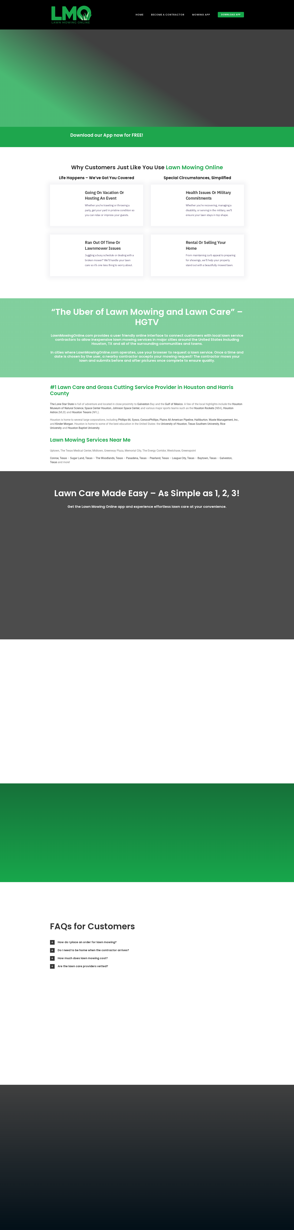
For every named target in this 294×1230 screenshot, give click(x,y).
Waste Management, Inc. (223, 419)
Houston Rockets (204, 408)
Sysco (135, 419)
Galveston (143, 404)
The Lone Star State (62, 404)
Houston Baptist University (83, 428)
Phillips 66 (124, 419)
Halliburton (201, 419)
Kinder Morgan (64, 423)
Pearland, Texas (159, 458)
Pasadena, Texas (136, 458)
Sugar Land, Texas (81, 458)
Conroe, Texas (58, 458)
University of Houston (174, 423)
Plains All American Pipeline (176, 419)
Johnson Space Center (125, 408)
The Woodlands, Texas (109, 458)
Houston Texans (81, 412)
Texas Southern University (203, 423)
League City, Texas (183, 458)
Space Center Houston (98, 408)
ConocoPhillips (149, 419)
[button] (96, 942)
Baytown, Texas (207, 458)
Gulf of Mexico (174, 404)
